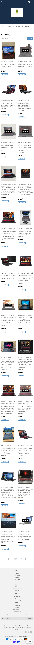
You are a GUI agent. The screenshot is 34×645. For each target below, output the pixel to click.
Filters (30, 38)
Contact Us (17, 596)
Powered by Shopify (22, 636)
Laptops (10, 26)
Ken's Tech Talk (17, 609)
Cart (31, 2)
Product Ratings (17, 600)
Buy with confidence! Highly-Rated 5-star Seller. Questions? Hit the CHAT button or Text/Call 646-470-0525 (16, 627)
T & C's (17, 590)
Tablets (17, 577)
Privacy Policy (17, 588)
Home (2, 26)
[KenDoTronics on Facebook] (26, 632)
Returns (17, 586)
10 (21, 558)
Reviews (17, 607)
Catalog (17, 573)
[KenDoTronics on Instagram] (28, 632)
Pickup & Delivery (17, 598)
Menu (4, 2)
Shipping (17, 585)
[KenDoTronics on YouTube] (31, 632)
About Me (17, 605)
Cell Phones (17, 575)
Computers (17, 579)
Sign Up (30, 618)
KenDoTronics (12, 636)
